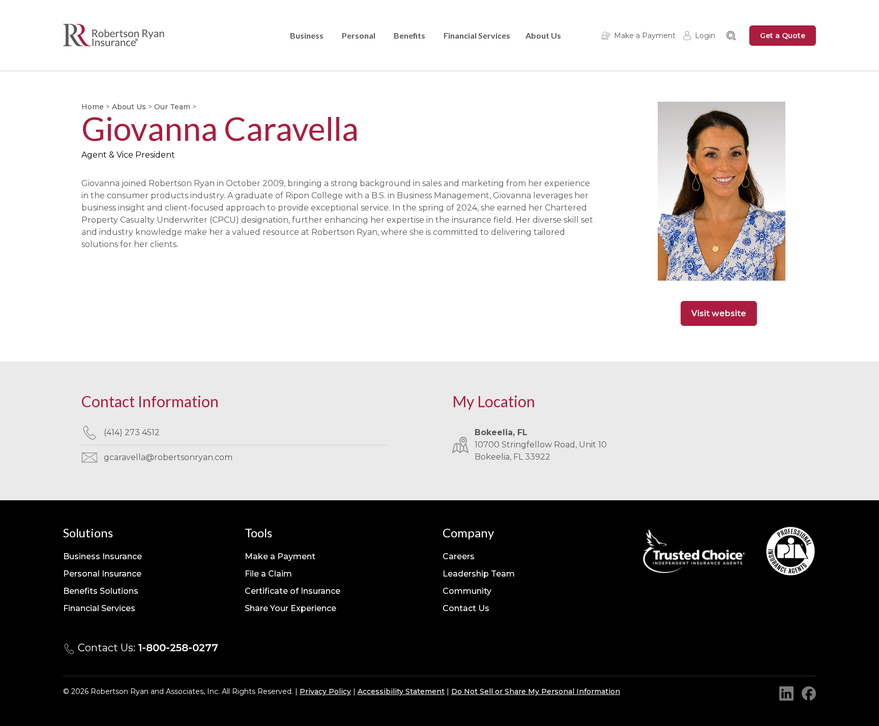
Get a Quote (782, 35)
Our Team (172, 106)
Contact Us (466, 608)
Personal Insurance (102, 574)
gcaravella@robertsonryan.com (168, 457)
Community (467, 591)
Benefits (409, 35)
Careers (459, 556)
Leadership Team (479, 574)
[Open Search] (731, 35)
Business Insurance (102, 556)
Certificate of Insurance (292, 591)
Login (705, 35)
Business (307, 35)
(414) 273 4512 (132, 432)
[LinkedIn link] (786, 693)
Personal (358, 35)
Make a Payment (645, 35)
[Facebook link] (809, 693)
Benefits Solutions (100, 591)
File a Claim (268, 574)
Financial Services (477, 35)
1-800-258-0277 (178, 648)
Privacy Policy (325, 691)
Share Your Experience (290, 608)
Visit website (718, 313)
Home (92, 106)
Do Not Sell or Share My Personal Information (535, 691)
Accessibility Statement (401, 691)
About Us (543, 35)
